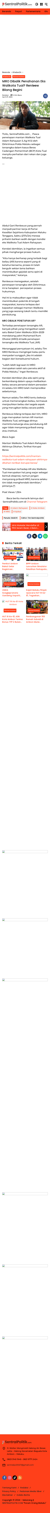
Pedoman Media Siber (31, 1491)
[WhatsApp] (45, 536)
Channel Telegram (37, 501)
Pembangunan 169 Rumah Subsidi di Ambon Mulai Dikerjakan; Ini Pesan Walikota (36, 619)
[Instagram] (9, 1477)
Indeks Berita (23, 1495)
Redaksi (5, 95)
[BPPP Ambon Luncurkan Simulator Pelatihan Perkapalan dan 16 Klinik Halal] (37, 554)
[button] (36, 4)
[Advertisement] (25, 42)
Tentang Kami (9, 1487)
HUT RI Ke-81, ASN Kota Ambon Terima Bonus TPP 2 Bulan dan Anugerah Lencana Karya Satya (13, 619)
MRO (8, 511)
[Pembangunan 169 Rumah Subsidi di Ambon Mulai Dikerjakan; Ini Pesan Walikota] (37, 607)
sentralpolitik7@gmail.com (20, 1465)
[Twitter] (34, 536)
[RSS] (20, 1477)
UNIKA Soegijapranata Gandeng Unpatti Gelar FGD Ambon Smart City (11, 593)
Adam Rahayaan (20, 508)
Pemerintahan (18, 77)
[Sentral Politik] (17, 4)
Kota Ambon (39, 508)
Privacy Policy (9, 1491)
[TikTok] (14, 1477)
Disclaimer (7, 1495)
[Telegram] (40, 536)
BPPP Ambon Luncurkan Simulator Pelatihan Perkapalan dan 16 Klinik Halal (37, 566)
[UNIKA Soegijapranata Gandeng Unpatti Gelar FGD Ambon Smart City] (13, 580)
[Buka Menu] (41, 4)
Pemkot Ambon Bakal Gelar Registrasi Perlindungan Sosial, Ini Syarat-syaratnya (12, 566)
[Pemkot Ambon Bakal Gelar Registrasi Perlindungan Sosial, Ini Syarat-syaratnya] (13, 554)
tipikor (18, 511)
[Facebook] (29, 536)
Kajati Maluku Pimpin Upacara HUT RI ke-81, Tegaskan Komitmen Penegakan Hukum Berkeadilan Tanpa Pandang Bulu (36, 593)
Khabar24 (7, 77)
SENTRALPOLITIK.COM (12, 1503)
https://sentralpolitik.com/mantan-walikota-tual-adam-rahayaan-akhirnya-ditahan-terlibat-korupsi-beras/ (25, 459)
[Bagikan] (45, 96)
